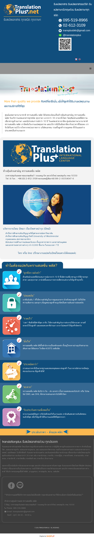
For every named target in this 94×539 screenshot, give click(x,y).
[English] (79, 59)
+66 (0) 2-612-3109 (27, 178)
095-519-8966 (75, 20)
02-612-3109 (74, 25)
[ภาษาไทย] (76, 59)
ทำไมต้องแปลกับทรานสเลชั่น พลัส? (31, 265)
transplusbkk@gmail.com (76, 30)
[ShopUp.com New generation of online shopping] (50, 536)
